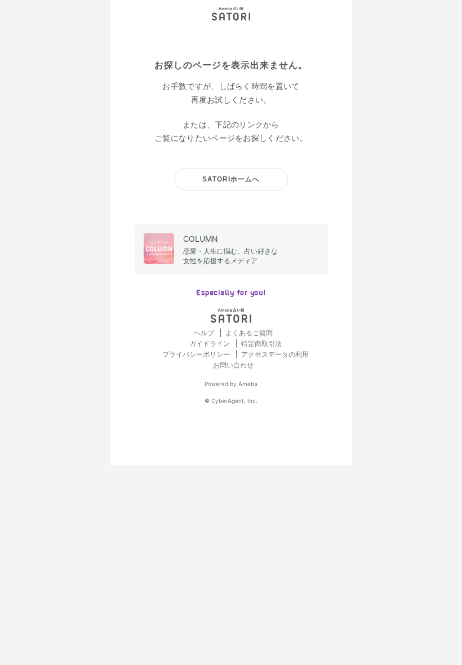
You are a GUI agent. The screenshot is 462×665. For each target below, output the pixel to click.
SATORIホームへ (231, 179)
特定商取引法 (261, 343)
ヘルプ (205, 333)
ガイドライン (210, 343)
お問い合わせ (233, 365)
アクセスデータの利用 (275, 354)
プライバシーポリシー (197, 354)
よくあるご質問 (249, 333)
